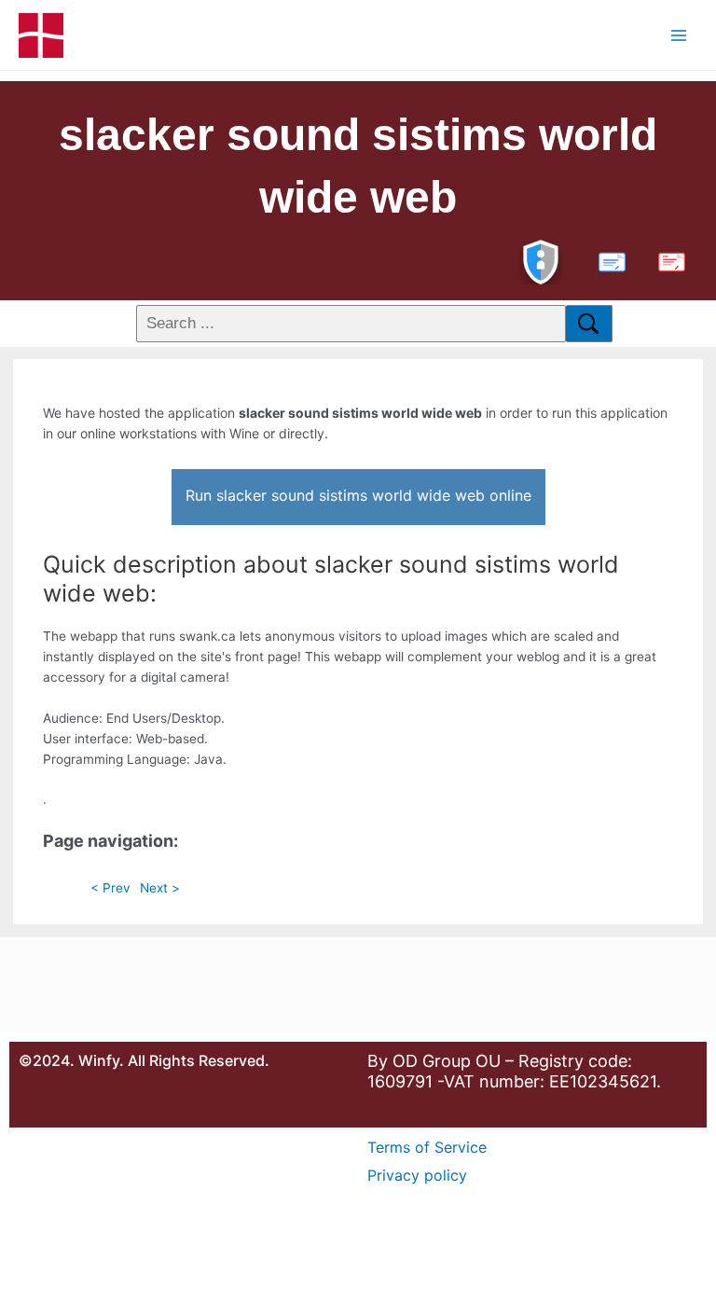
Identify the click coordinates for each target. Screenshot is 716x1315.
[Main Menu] (679, 35)
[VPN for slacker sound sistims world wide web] (541, 259)
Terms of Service (427, 1147)
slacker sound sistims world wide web (358, 166)
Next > (160, 887)
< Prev (110, 887)
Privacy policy (417, 1175)
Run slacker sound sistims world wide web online (358, 495)
